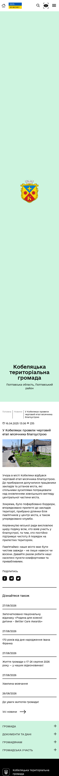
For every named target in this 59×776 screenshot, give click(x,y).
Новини (18, 411)
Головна (6, 411)
